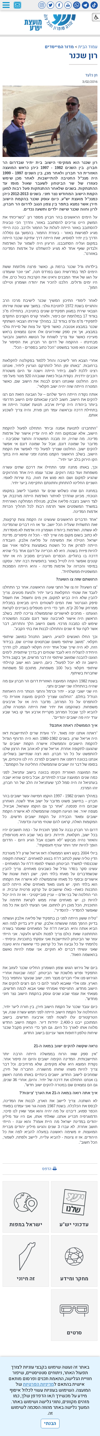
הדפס (46, 1169)
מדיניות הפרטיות (38, 1384)
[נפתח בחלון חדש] (94, 5)
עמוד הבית (87, 47)
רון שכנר (83, 56)
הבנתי (50, 1423)
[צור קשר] (17, 5)
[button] (6, 5)
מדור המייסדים (59, 47)
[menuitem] (74, 1207)
